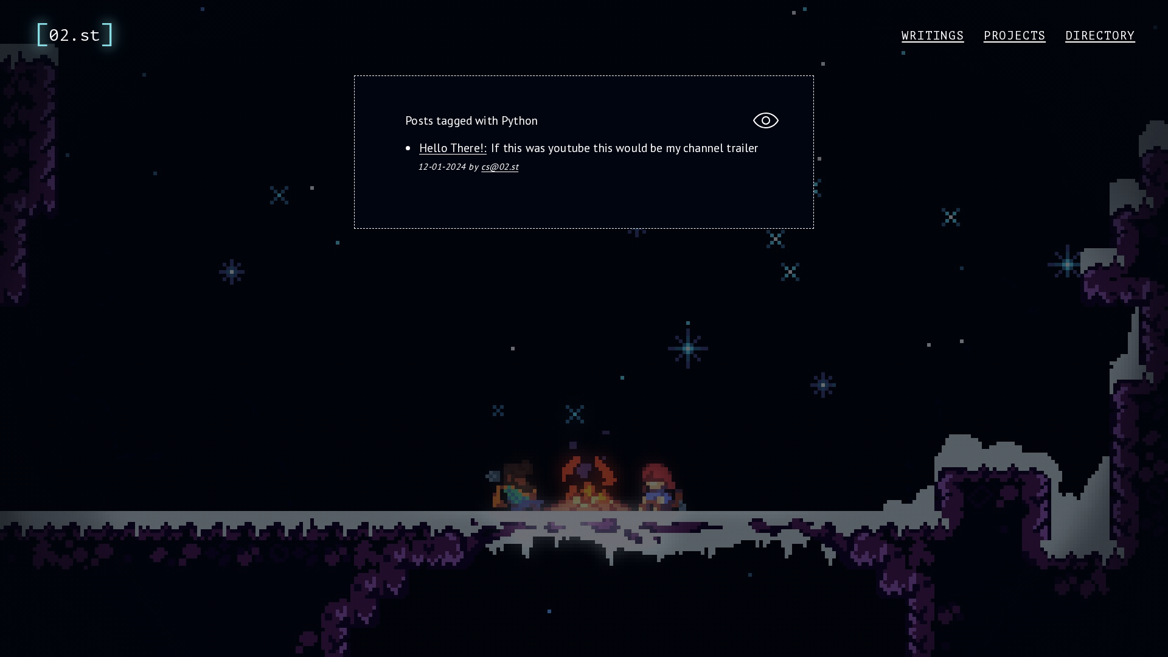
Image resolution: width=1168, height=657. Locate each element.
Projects (1015, 36)
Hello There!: (453, 147)
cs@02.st (499, 166)
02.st (75, 35)
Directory (1100, 36)
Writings (933, 36)
